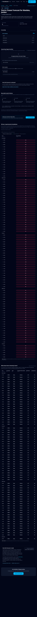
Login (27, 1)
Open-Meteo (20, 556)
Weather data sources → (16, 563)
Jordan (7, 5)
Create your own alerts (31, 5)
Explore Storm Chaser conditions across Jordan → (10, 86)
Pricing (10, 1)
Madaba (10, 5)
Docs (21, 1)
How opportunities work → (7, 563)
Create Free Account (18, 573)
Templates (17, 1)
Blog (24, 1)
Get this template (31, 117)
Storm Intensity (5, 33)
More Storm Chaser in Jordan (5, 6)
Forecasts (13, 1)
